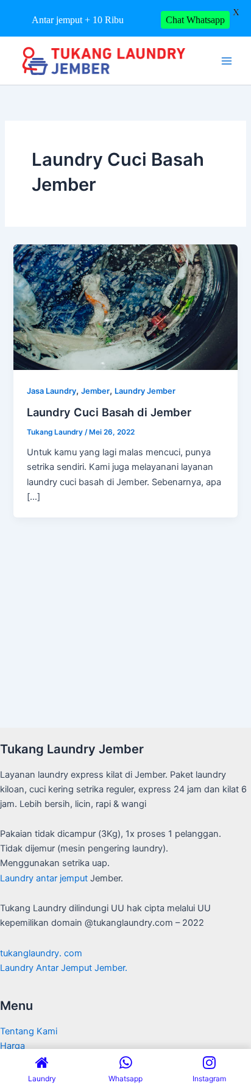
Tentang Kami (28, 1031)
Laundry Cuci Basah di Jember (109, 412)
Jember (95, 391)
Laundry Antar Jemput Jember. (63, 967)
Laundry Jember (145, 391)
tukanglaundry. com (41, 953)
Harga (12, 1045)
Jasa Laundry (51, 391)
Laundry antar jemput (44, 878)
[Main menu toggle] (226, 60)
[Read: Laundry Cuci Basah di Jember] (125, 306)
